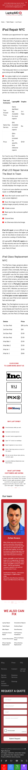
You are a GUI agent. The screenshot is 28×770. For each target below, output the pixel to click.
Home (2, 22)
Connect (14, 669)
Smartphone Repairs (20, 623)
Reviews (4, 669)
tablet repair (10, 22)
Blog (2, 663)
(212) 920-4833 (9, 6)
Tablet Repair (6, 626)
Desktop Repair (18, 626)
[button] (9, 487)
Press (13, 663)
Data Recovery (18, 629)
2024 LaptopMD (5, 749)
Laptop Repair (6, 623)
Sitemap (14, 681)
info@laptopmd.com (18, 6)
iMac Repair (5, 629)
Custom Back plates (7, 638)
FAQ (21, 663)
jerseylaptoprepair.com (17, 749)
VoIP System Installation (5, 683)
